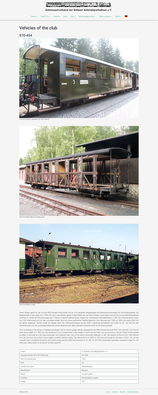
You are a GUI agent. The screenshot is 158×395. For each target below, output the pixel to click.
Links (108, 392)
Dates (65, 16)
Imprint (122, 392)
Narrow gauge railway (86, 16)
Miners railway (104, 16)
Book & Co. (45, 16)
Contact (115, 392)
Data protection (133, 392)
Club (72, 16)
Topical (33, 16)
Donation (57, 16)
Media (117, 16)
